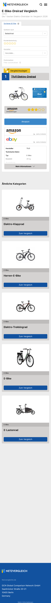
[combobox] (5, 53)
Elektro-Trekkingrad (15, 327)
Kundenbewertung (10, 40)
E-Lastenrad (11, 430)
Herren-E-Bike (12, 275)
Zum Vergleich (25, 233)
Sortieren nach (9, 30)
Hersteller (7, 49)
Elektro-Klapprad (14, 224)
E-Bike (7, 378)
